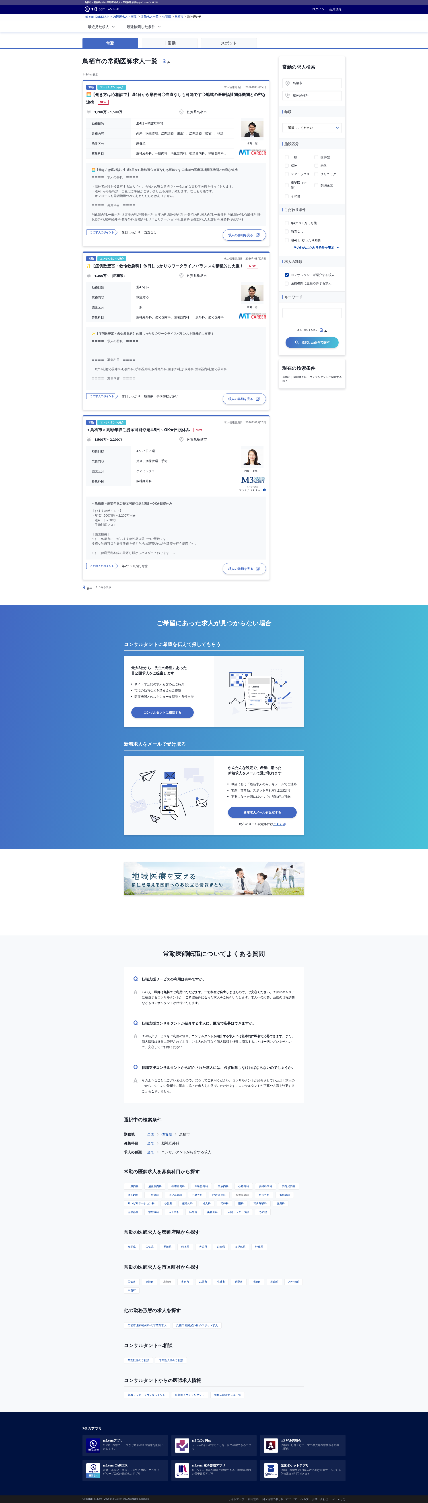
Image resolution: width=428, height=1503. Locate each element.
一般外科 (153, 1195)
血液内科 (223, 1186)
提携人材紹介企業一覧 (227, 1395)
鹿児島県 (240, 1247)
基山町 (274, 1282)
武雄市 (203, 1282)
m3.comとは (339, 1499)
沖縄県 (259, 1247)
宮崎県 (221, 1247)
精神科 (224, 1203)
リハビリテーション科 (141, 1203)
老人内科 (133, 1195)
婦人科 (207, 1203)
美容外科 (212, 1212)
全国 (150, 1134)
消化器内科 (155, 1186)
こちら (278, 824)
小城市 (221, 1282)
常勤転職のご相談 (138, 1360)
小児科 (168, 1203)
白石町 (132, 1290)
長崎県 (167, 1247)
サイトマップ (236, 1499)
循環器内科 (178, 1186)
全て (150, 1143)
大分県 (203, 1247)
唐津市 (150, 1282)
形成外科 (284, 1195)
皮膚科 (281, 1203)
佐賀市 (132, 1282)
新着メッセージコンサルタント (146, 1395)
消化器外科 (175, 1195)
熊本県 (185, 1247)
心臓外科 (197, 1195)
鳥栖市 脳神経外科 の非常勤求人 (147, 1325)
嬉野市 (239, 1282)
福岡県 (132, 1247)
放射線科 (153, 1212)
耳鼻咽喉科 (260, 1203)
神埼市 (257, 1282)
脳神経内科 (265, 1186)
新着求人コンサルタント (189, 1395)
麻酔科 (193, 1212)
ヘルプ (304, 1499)
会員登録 (335, 9)
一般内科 (133, 1186)
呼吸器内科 (201, 1186)
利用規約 (253, 1499)
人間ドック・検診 (238, 1212)
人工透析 (174, 1212)
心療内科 (243, 1186)
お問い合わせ (320, 1499)
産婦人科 (187, 1203)
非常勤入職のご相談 (171, 1360)
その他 (263, 1212)
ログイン (318, 9)
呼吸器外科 (219, 1195)
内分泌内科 (288, 1186)
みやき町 (293, 1282)
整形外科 (264, 1195)
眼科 (241, 1203)
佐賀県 (166, 1134)
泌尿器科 (133, 1212)
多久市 (185, 1282)
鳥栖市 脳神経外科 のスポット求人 (197, 1325)
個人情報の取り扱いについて (279, 1499)
